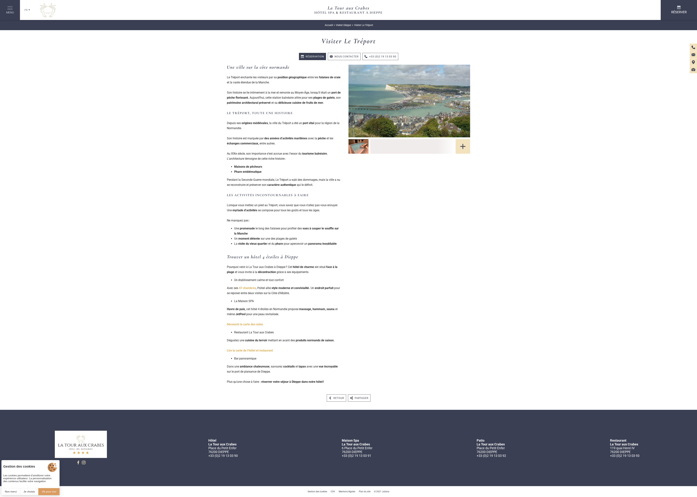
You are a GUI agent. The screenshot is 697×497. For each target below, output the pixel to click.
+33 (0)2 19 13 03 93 (624, 456)
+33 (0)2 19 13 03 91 (356, 456)
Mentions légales (347, 491)
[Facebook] (78, 462)
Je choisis (29, 491)
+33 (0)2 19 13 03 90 (223, 456)
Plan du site (364, 491)
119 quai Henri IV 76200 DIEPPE (622, 450)
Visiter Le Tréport (363, 25)
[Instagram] (83, 462)
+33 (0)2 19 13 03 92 (491, 456)
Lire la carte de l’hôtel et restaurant (250, 350)
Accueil (329, 25)
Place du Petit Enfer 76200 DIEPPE (222, 450)
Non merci (11, 491)
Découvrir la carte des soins (245, 324)
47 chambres (247, 288)
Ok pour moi (49, 491)
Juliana (385, 491)
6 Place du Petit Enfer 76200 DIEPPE (357, 450)
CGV (333, 491)
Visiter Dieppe (343, 25)
